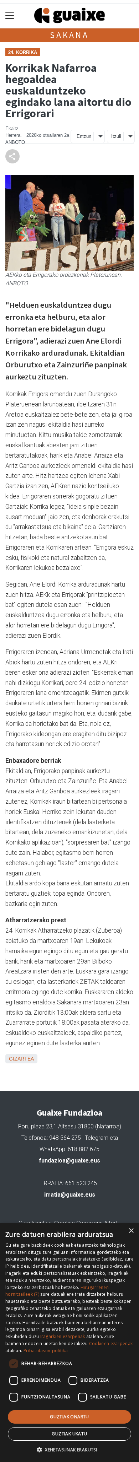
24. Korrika (22, 52)
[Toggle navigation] (9, 16)
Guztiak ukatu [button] (69, 1434)
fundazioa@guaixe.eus (69, 1160)
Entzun (84, 136)
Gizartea (21, 1059)
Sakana (69, 35)
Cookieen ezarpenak (111, 1343)
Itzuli (116, 136)
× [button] (131, 1231)
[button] (69, 1449)
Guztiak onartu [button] (69, 1417)
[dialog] (69, 1342)
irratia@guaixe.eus (69, 1194)
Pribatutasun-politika (46, 1351)
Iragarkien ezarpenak (62, 1336)
